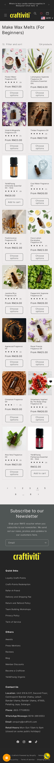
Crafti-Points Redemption (18, 584)
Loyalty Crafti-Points (16, 578)
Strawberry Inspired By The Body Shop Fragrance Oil (39, 401)
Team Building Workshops (18, 609)
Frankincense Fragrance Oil (10, 239)
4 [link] (37, 488)
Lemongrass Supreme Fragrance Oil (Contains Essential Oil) (40, 80)
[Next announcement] (49, 5)
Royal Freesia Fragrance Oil (36, 347)
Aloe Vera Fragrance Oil (13, 456)
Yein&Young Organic (15, 677)
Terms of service (27, 760)
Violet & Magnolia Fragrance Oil (12, 131)
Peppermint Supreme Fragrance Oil (39, 294)
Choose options (14, 94)
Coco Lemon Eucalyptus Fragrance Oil (36, 240)
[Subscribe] (45, 542)
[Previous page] (8, 488)
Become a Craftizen (15, 670)
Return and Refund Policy (18, 603)
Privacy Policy (12, 615)
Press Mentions (13, 645)
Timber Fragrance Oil (39, 130)
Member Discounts (15, 664)
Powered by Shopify (27, 755)
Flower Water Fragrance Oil (10, 78)
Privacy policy (12, 760)
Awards (9, 639)
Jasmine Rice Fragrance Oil (10, 294)
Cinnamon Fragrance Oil (14, 400)
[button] (5, 15)
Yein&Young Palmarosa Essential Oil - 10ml (39, 457)
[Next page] (38, 494)
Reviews (10, 652)
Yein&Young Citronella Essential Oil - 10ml (13, 186)
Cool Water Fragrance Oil (40, 185)
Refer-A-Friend (13, 590)
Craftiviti (15, 755)
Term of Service (13, 622)
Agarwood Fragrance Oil (14, 347)
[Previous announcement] (5, 5)
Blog (8, 658)
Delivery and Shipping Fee (18, 597)
